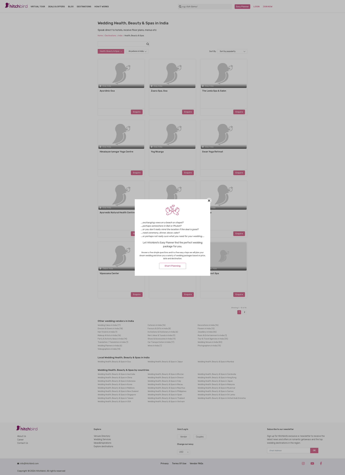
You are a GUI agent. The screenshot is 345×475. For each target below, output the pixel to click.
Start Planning (172, 266)
